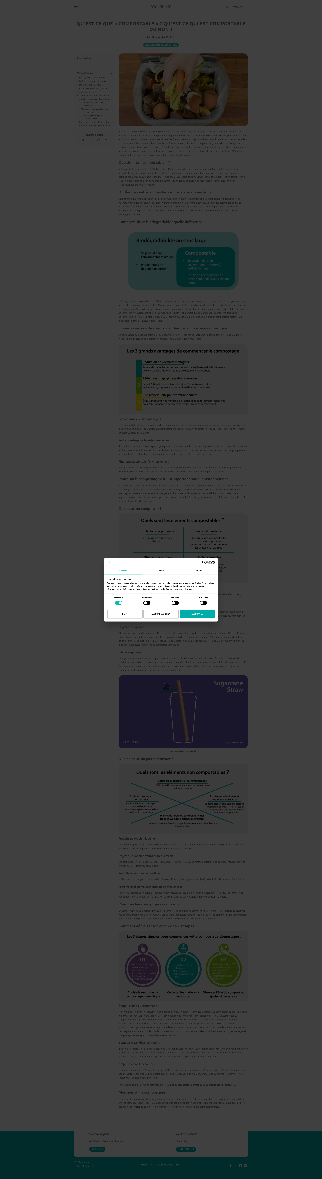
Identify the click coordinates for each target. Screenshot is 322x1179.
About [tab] (199, 571)
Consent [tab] (123, 571)
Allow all (197, 614)
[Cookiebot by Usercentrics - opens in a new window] (204, 562)
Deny (125, 614)
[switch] (146, 603)
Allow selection (161, 614)
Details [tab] (161, 571)
